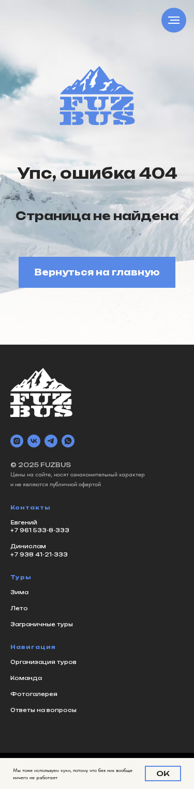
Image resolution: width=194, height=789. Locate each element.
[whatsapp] (68, 441)
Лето (19, 608)
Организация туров (43, 662)
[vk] (33, 441)
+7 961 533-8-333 (39, 530)
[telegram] (50, 441)
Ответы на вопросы (43, 710)
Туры (21, 577)
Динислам (28, 546)
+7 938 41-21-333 (39, 554)
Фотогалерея (33, 694)
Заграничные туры (41, 624)
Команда (26, 678)
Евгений (23, 522)
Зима (19, 592)
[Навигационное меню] (174, 20)
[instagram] (16, 441)
